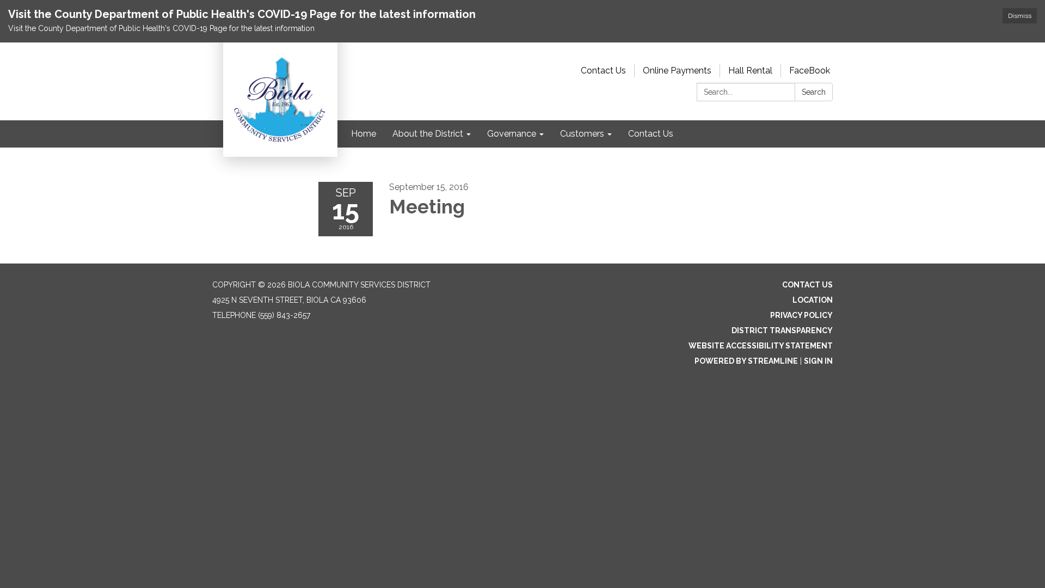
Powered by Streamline (746, 361)
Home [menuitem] (363, 133)
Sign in (818, 361)
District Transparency (782, 330)
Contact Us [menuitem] (650, 133)
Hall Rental (750, 70)
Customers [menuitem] (582, 133)
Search (814, 92)
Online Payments (677, 70)
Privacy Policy (801, 315)
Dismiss (1019, 16)
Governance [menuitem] (511, 133)
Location (812, 300)
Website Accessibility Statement (761, 345)
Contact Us (603, 70)
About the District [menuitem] (427, 133)
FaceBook (809, 70)
